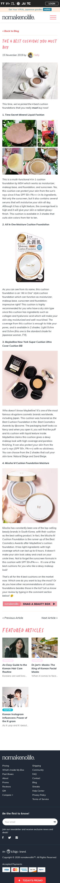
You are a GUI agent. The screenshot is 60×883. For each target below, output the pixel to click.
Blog (34, 782)
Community (38, 769)
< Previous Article (12, 617)
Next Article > (50, 617)
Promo (5, 782)
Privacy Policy (39, 795)
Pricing (5, 765)
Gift (4, 790)
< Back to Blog (10, 31)
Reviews (6, 786)
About (5, 778)
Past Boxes (8, 774)
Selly (36, 55)
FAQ (34, 774)
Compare (7, 795)
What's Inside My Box (13, 769)
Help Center (38, 790)
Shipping (36, 765)
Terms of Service (40, 799)
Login (52, 3)
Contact (36, 778)
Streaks (36, 786)
